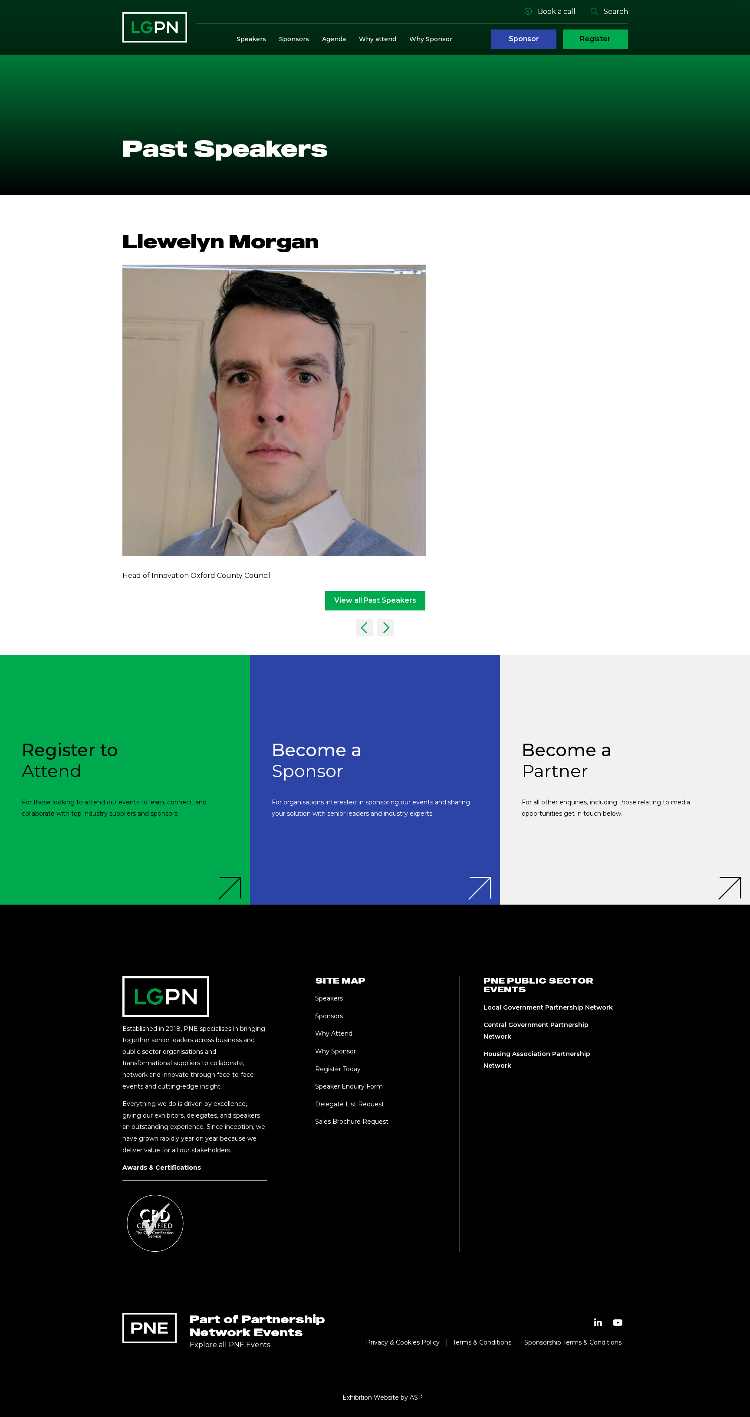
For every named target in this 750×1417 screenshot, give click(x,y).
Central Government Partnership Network (536, 1030)
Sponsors (294, 39)
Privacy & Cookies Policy (403, 1342)
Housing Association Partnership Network (537, 1059)
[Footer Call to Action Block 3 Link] (625, 780)
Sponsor (524, 39)
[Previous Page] (364, 627)
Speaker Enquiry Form (349, 1086)
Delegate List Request (349, 1104)
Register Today (338, 1069)
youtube (618, 1323)
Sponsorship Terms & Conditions (573, 1342)
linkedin (598, 1323)
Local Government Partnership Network (548, 1007)
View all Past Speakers (375, 600)
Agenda (334, 39)
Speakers (251, 39)
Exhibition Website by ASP (382, 1397)
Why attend (377, 39)
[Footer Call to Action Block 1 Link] (125, 780)
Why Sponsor (430, 39)
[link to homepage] (154, 27)
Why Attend (333, 1033)
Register (595, 39)
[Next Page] (385, 627)
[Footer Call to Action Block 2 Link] (375, 780)
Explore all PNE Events (230, 1345)
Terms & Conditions (482, 1342)
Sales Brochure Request (351, 1121)
